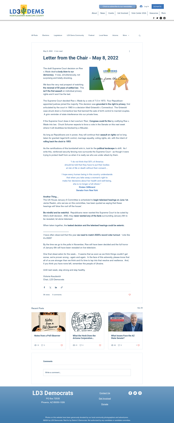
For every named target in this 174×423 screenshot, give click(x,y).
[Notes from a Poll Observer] (48, 321)
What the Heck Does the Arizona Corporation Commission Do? (84, 336)
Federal (91, 35)
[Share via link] (62, 287)
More (125, 35)
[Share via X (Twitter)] (50, 287)
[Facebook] (154, 18)
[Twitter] (157, 18)
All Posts (34, 35)
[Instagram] (161, 18)
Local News (103, 35)
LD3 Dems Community (75, 35)
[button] (139, 35)
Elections (45, 35)
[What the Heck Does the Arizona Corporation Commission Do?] (87, 321)
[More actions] (129, 51)
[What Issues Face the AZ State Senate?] (125, 321)
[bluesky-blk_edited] (164, 18)
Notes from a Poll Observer (47, 335)
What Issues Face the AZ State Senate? (123, 336)
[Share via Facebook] (44, 287)
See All (140, 308)
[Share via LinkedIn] (56, 287)
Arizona (115, 35)
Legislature (58, 35)
